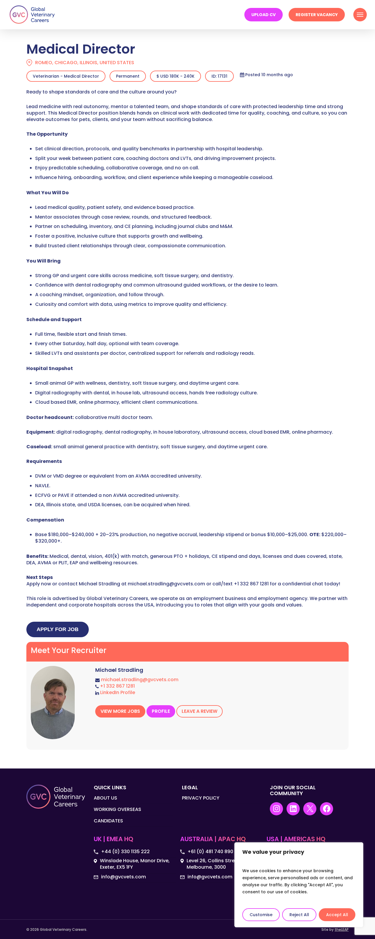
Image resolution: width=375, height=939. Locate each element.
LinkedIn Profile (117, 692)
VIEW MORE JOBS (120, 711)
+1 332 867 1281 (117, 686)
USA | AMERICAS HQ (296, 839)
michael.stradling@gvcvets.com (139, 679)
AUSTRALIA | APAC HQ (213, 839)
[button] (360, 14)
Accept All (337, 915)
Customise (261, 915)
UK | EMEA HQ (113, 839)
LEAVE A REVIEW (199, 711)
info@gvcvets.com (123, 877)
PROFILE (161, 711)
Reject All (299, 915)
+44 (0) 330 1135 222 (125, 851)
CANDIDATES (108, 820)
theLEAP (342, 929)
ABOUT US (105, 798)
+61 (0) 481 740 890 (210, 851)
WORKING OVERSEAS (117, 809)
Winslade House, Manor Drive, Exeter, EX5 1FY (135, 864)
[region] (298, 884)
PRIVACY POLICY (200, 798)
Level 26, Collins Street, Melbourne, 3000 (214, 864)
